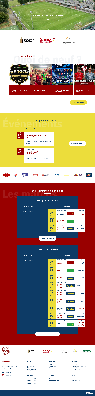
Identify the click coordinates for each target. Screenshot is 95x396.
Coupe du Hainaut (76, 367)
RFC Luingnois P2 (53, 366)
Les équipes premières (48, 238)
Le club (28, 364)
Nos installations (31, 366)
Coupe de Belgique (76, 364)
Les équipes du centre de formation (48, 334)
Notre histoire (30, 367)
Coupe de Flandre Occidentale (79, 366)
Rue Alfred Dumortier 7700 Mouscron (11, 366)
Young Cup (74, 371)
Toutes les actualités (79, 102)
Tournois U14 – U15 (31, 383)
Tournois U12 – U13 (31, 382)
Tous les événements (78, 143)
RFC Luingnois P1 (53, 364)
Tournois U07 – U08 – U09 (33, 378)
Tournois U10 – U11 (31, 380)
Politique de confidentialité (78, 382)
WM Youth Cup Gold (76, 369)
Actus (50, 378)
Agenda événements (54, 380)
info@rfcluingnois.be (7, 368)
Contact (73, 378)
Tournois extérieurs (31, 385)
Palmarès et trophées (32, 371)
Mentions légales (76, 380)
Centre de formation (54, 367)
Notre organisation (31, 369)
